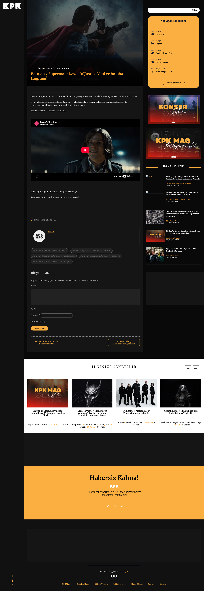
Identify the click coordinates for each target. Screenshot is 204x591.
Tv (175, 221)
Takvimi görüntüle (173, 82)
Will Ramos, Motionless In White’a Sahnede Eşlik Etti (136, 411)
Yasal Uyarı (123, 571)
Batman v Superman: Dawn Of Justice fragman (53, 256)
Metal (108, 424)
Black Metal (165, 422)
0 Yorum (66, 68)
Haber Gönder (137, 584)
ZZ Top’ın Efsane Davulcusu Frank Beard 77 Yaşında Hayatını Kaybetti (48, 412)
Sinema (48, 68)
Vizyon (57, 68)
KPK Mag (66, 584)
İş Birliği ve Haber (82, 584)
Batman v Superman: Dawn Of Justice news (100, 256)
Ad (33, 309)
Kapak (41, 68)
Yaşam (189, 199)
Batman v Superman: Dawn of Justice (49, 250)
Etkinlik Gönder (119, 584)
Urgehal (159, 43)
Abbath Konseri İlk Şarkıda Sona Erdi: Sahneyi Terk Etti (181, 411)
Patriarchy (160, 34)
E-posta (35, 315)
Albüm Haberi (170, 184)
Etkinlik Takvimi (101, 584)
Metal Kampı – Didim (164, 71)
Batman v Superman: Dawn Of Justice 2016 (91, 250)
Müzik (183, 184)
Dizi (167, 221)
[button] (188, 368)
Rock (177, 256)
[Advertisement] (175, 288)
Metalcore (130, 422)
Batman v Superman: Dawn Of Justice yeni (51, 261)
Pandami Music (162, 62)
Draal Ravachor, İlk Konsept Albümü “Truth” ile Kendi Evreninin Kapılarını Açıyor (92, 412)
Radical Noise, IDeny (164, 53)
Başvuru (151, 584)
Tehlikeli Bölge (181, 199)
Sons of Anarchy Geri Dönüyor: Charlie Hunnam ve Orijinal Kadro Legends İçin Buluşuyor (182, 213)
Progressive (77, 424)
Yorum (35, 285)
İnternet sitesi (37, 322)
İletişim (163, 584)
